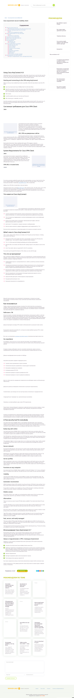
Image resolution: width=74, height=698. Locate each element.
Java (10, 31)
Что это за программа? (11, 39)
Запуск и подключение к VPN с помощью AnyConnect (20, 56)
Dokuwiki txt (59, 49)
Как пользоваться (10, 40)
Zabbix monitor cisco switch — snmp (24, 643)
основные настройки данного (21, 336)
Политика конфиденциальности (58, 688)
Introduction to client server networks (23, 585)
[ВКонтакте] (38, 571)
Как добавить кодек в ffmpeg (62, 23)
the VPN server (21, 187)
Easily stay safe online (13, 44)
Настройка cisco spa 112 (24, 623)
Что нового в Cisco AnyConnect (12, 36)
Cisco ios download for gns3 (39, 642)
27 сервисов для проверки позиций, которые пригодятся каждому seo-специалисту (63, 61)
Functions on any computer (14, 48)
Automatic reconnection (14, 50)
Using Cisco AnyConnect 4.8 (12, 27)
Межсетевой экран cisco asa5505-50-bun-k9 (10, 206)
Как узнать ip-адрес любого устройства (61, 87)
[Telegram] (41, 571)
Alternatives (11, 52)
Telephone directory (61, 36)
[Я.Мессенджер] (36, 571)
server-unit (14, 5)
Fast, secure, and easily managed (15, 54)
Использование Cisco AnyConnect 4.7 (14, 55)
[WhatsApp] (43, 571)
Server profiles (12, 47)
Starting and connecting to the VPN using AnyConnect (20, 28)
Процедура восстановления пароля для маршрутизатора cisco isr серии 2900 (39, 625)
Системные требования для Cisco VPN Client (15, 30)
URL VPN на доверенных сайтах (16, 32)
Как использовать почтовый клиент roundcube (61, 80)
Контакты (48, 688)
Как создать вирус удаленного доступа (61, 30)
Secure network (12, 46)
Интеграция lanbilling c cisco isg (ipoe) (9, 644)
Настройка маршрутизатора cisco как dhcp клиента (10, 132)
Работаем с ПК (12, 41)
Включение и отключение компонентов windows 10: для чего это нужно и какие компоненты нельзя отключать (63, 71)
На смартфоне (12, 42)
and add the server (22, 182)
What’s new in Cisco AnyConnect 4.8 (13, 38)
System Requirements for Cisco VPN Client (15, 33)
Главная (37, 688)
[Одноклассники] (40, 571)
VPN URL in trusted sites (14, 35)
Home (6, 17)
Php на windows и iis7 (54, 54)
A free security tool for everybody (13, 43)
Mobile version (12, 51)
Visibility (10, 49)
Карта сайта (43, 688)
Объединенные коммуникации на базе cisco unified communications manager (38, 165)
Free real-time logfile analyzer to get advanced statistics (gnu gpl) (62, 42)
